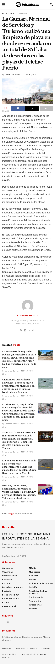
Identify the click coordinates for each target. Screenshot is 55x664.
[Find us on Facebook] (3, 622)
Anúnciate (20, 649)
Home (4, 13)
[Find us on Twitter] (8, 622)
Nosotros (6, 649)
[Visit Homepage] (27, 4)
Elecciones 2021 (10, 595)
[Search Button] (51, 4)
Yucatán (13, 13)
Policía (32, 579)
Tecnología (35, 601)
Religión (33, 587)
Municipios (23, 13)
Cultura (6, 583)
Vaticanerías (35, 605)
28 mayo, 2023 (32, 75)
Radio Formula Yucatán (41, 583)
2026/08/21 (28, 371)
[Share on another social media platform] (46, 108)
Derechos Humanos (12, 587)
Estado (5, 602)
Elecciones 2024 (11, 598)
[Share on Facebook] (18, 108)
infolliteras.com (16, 654)
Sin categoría (36, 597)
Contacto (7, 579)
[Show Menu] (3, 4)
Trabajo (33, 649)
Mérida (32, 568)
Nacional (33, 575)
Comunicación (9, 575)
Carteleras (7, 568)
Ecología (6, 591)
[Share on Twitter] (32, 108)
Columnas (7, 572)
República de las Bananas (38, 592)
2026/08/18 (28, 452)
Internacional (9, 606)
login (11, 513)
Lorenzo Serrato (12, 75)
